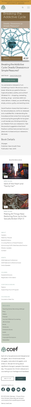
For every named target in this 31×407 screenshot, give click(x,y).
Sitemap (12, 396)
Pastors (3, 287)
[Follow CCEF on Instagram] (13, 389)
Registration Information (8, 277)
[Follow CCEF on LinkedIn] (24, 389)
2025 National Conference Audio (11, 263)
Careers (3, 235)
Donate (20, 378)
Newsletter (6, 340)
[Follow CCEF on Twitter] (8, 389)
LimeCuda (8, 403)
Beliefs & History (6, 240)
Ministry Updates (6, 248)
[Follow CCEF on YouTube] (18, 389)
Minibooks (6, 327)
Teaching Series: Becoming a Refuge (13, 309)
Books (4, 324)
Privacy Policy (20, 396)
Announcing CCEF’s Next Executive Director (14, 245)
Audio (4, 332)
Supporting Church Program (10, 290)
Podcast (5, 317)
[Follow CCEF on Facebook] (3, 389)
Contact (3, 250)
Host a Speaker (5, 265)
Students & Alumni (6, 275)
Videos (5, 314)
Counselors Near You (7, 299)
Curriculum (6, 335)
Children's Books (8, 330)
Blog (4, 311)
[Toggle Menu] (28, 7)
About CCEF (7, 378)
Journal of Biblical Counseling (12, 319)
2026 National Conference (9, 260)
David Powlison (15, 76)
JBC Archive (6, 322)
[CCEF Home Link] (6, 7)
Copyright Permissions (9, 337)
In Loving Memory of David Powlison (12, 243)
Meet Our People (6, 238)
